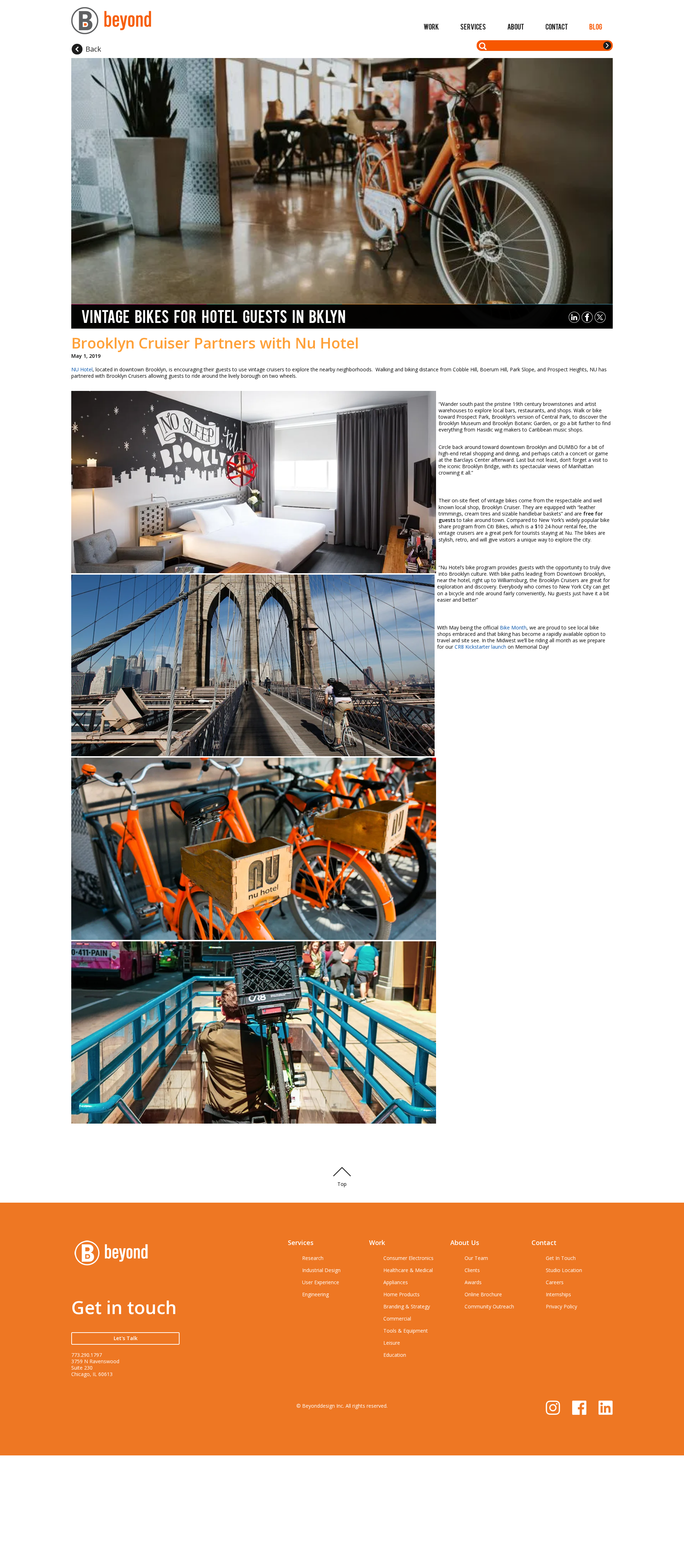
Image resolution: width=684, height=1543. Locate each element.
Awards (473, 1282)
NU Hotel (82, 369)
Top (342, 1184)
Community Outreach (489, 1306)
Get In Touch (561, 1258)
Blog (595, 26)
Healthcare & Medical (408, 1270)
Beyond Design (111, 23)
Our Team (476, 1258)
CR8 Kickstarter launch (480, 646)
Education (394, 1354)
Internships (558, 1294)
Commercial (397, 1318)
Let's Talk (126, 1338)
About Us (464, 1242)
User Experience (320, 1282)
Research (312, 1258)
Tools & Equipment (405, 1330)
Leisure (391, 1342)
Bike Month (513, 627)
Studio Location (564, 1270)
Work (431, 26)
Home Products (401, 1294)
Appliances (395, 1282)
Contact (556, 26)
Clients (472, 1270)
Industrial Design (321, 1270)
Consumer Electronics (408, 1258)
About (515, 26)
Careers (555, 1282)
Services (473, 26)
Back (93, 49)
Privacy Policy (561, 1306)
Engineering (315, 1294)
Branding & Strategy (406, 1306)
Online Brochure (483, 1294)
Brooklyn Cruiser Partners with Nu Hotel (215, 343)
